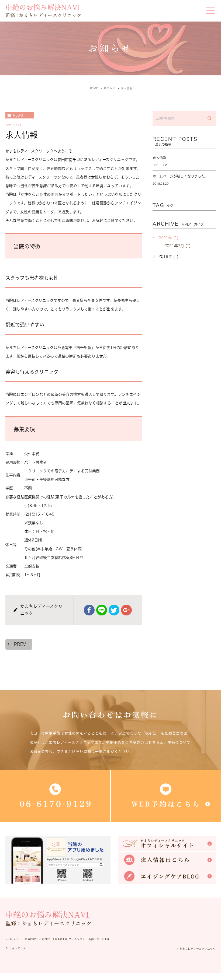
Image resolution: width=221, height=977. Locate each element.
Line (101, 610)
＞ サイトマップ (15, 948)
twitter (114, 610)
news (18, 115)
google (126, 610)
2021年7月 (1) (177, 246)
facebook (89, 610)
